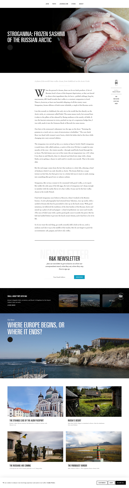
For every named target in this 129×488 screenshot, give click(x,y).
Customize (102, 482)
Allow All (120, 482)
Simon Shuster (116, 91)
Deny (111, 482)
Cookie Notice (51, 482)
